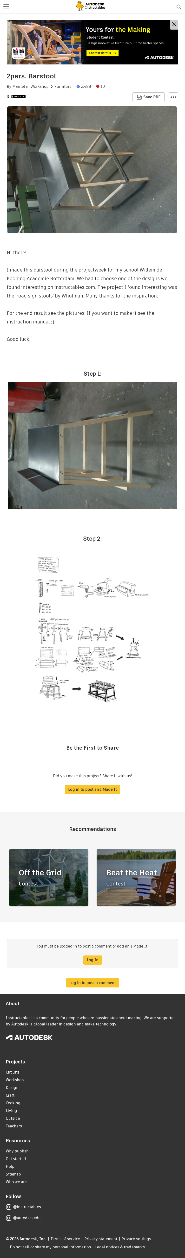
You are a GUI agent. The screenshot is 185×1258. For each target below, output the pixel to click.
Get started (16, 1159)
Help (10, 1166)
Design (12, 1087)
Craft (10, 1095)
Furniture (63, 86)
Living (11, 1110)
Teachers (14, 1126)
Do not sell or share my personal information (50, 1247)
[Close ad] (174, 25)
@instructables (27, 1207)
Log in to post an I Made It (92, 789)
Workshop (40, 86)
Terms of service (65, 1239)
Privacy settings (136, 1239)
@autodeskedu (27, 1218)
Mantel (18, 86)
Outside (13, 1118)
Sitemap (13, 1174)
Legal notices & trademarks (120, 1247)
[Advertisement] (92, 42)
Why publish (17, 1151)
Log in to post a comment (92, 983)
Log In (93, 960)
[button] (6, 6)
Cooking (13, 1103)
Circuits (13, 1072)
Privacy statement (101, 1239)
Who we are (16, 1182)
